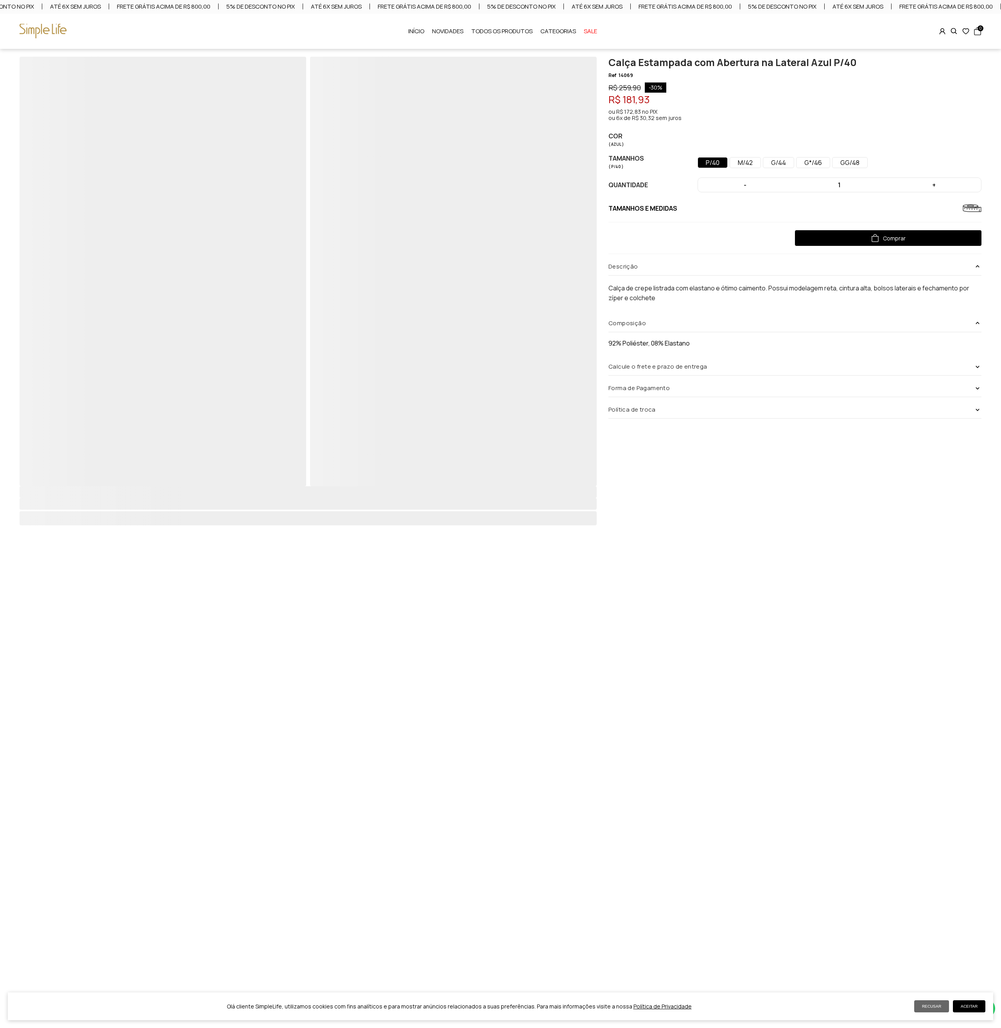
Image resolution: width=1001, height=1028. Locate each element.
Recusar (931, 1006)
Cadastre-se (500, 567)
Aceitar (969, 1006)
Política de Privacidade (662, 1006)
